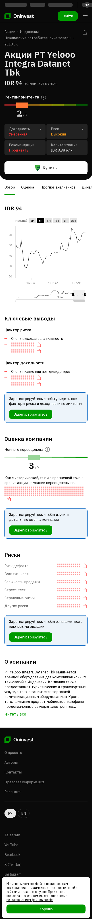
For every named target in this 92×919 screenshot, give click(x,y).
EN (23, 813)
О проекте (13, 752)
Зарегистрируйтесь (31, 414)
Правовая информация (24, 782)
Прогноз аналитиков (57, 187)
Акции (9, 31)
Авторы (11, 762)
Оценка (27, 187)
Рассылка (12, 792)
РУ (10, 813)
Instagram (12, 874)
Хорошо (46, 909)
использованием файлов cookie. (29, 900)
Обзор (9, 187)
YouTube (11, 845)
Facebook (12, 854)
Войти (68, 16)
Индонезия (29, 31)
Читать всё (15, 714)
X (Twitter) (12, 864)
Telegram (12, 835)
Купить (50, 167)
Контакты (13, 772)
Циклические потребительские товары (37, 38)
